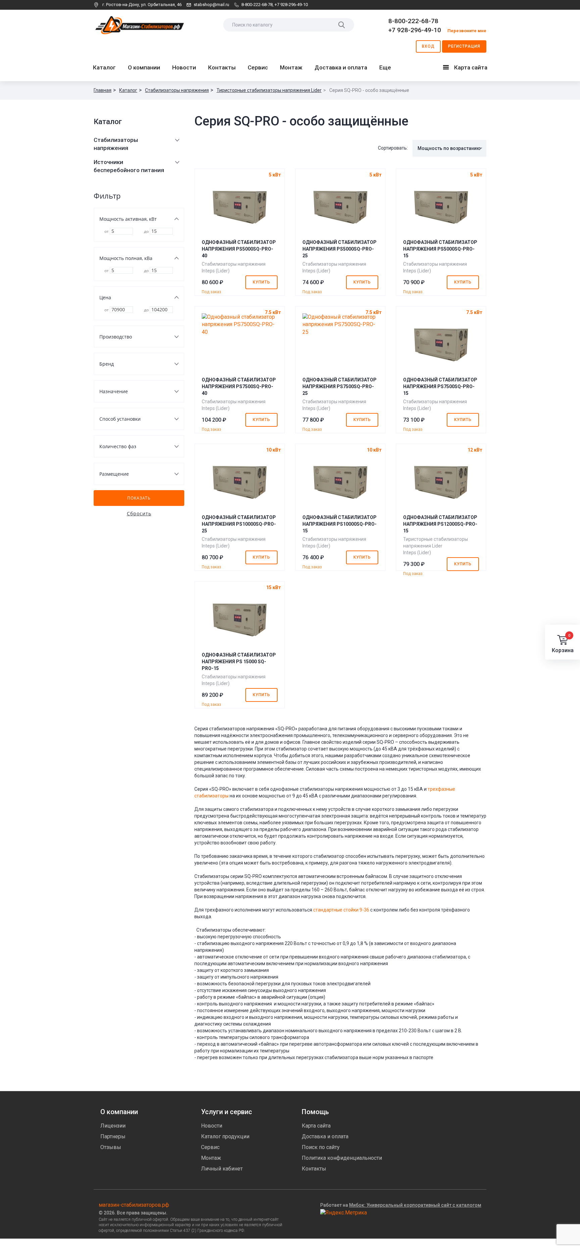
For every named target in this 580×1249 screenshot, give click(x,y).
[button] (449, 148)
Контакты (222, 67)
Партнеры (113, 1136)
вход (428, 46)
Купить (261, 282)
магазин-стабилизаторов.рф (134, 1205)
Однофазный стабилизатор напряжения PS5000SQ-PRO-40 (239, 249)
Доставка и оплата (341, 67)
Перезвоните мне (466, 30)
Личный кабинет (222, 1168)
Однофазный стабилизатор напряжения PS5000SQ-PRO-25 (339, 249)
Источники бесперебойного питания (129, 166)
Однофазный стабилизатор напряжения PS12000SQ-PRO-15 (440, 524)
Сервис (258, 67)
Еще (385, 67)
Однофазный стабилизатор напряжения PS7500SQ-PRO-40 (239, 386)
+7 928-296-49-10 (291, 4)
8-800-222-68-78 (257, 4)
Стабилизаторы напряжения (177, 90)
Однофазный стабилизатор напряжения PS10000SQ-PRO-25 (239, 524)
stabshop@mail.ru (211, 4)
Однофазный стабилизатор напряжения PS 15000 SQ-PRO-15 (239, 661)
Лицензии (113, 1126)
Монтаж (291, 67)
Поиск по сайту (321, 1147)
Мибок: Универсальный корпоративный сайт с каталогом (415, 1205)
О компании (144, 67)
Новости (184, 67)
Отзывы (110, 1147)
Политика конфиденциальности (342, 1158)
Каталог (104, 67)
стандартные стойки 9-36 (341, 910)
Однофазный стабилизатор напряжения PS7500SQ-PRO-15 (440, 386)
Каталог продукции (225, 1136)
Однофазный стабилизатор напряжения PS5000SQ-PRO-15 (440, 249)
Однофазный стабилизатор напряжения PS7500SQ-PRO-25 (339, 386)
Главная (102, 90)
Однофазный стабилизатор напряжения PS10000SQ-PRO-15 (339, 524)
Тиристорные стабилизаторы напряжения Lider (269, 90)
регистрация (464, 46)
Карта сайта (467, 68)
